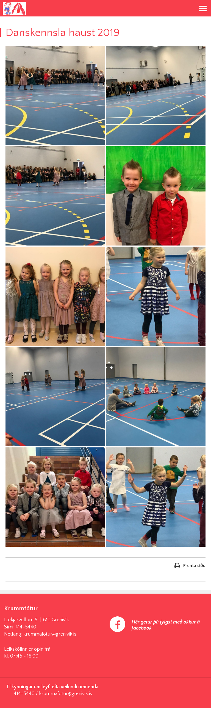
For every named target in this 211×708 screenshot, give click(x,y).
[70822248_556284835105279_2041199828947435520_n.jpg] (55, 497)
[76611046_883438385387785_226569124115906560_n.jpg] (156, 396)
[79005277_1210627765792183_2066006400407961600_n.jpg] (55, 196)
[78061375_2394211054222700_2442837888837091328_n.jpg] (156, 196)
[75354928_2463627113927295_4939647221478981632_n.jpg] (55, 396)
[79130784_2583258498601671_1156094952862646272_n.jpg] (55, 95)
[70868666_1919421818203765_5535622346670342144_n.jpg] (156, 497)
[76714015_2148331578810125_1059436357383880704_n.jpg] (156, 296)
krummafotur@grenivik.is (49, 634)
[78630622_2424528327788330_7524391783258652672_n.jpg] (156, 95)
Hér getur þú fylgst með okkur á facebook (166, 625)
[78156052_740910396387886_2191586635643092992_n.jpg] (55, 296)
